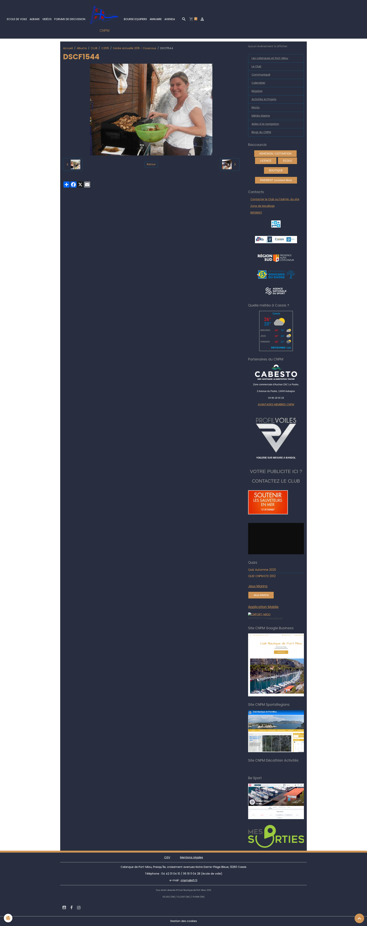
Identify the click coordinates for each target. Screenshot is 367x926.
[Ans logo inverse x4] (276, 291)
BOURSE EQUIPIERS (135, 19)
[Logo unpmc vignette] (276, 224)
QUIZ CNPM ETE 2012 (262, 576)
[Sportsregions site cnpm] (281, 731)
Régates (257, 91)
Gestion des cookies (183, 921)
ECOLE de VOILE (17, 19)
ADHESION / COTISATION (275, 153)
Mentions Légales (191, 857)
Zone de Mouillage (262, 206)
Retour (151, 164)
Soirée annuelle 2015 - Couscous (134, 48)
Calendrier (258, 83)
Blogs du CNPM (261, 132)
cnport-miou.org (275, 618)
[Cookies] (8, 918)
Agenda (169, 19)
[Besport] (280, 801)
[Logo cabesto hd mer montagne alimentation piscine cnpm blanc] (276, 372)
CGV (167, 857)
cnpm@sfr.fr (189, 880)
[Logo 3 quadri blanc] (276, 257)
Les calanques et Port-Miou (270, 58)
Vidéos (47, 19)
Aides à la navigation (265, 124)
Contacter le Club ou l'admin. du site (274, 199)
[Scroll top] (359, 918)
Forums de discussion (69, 19)
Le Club (256, 66)
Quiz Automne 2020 (262, 570)
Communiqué (261, 74)
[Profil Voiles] (276, 434)
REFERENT (256, 213)
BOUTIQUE (276, 170)
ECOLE (287, 160)
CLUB (94, 48)
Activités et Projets (264, 99)
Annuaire (156, 19)
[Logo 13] (276, 274)
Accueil (68, 48)
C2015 (105, 48)
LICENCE (265, 160)
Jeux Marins (261, 595)
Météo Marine (261, 116)
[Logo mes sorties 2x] (281, 836)
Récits (256, 107)
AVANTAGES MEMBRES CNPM (276, 404)
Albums (35, 19)
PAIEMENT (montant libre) (276, 180)
